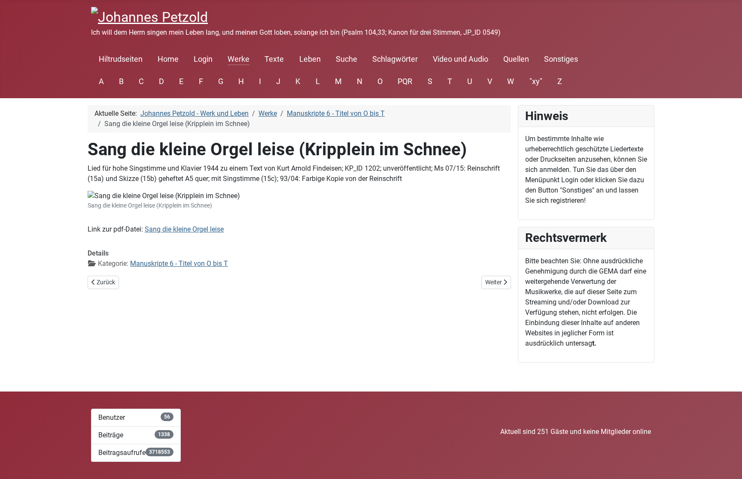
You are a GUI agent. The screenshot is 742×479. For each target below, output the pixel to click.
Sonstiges (561, 59)
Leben (310, 59)
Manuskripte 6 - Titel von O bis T (179, 263)
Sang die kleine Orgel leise (184, 229)
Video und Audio (460, 59)
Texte (274, 59)
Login (203, 59)
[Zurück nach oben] (727, 463)
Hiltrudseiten (121, 59)
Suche (346, 59)
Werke (238, 59)
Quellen (516, 59)
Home (168, 59)
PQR (405, 81)
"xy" (535, 81)
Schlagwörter (395, 59)
